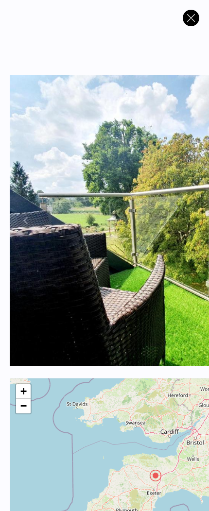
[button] (155, 475)
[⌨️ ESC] (191, 18)
